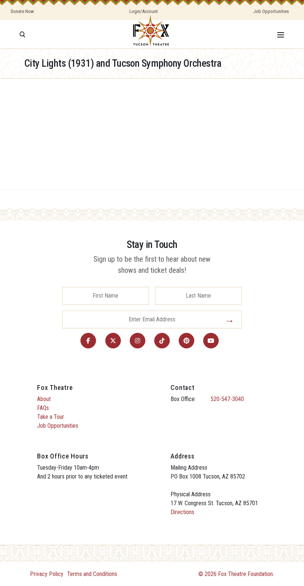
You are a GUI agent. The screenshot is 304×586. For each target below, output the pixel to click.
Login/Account (143, 11)
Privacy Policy (46, 573)
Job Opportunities (271, 11)
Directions (182, 512)
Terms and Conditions (92, 573)
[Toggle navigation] (280, 34)
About (44, 399)
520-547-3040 (227, 399)
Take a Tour (50, 416)
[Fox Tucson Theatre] (151, 34)
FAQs (43, 407)
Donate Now (22, 11)
